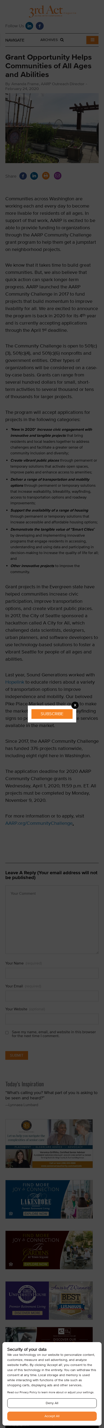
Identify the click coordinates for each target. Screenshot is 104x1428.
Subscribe (52, 714)
